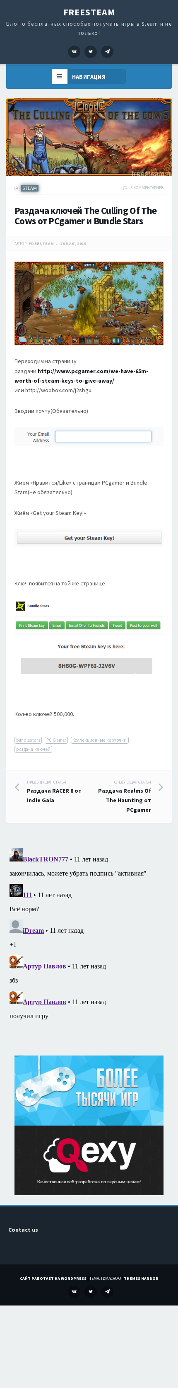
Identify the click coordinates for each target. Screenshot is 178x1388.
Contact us (23, 1229)
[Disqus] (89, 948)
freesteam (41, 243)
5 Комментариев (147, 187)
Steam (29, 188)
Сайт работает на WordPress (53, 1278)
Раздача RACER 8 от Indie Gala (54, 791)
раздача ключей (33, 749)
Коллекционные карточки (99, 740)
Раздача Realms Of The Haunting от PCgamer (124, 796)
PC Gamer (56, 740)
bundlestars (28, 740)
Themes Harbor (141, 1278)
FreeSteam (89, 12)
